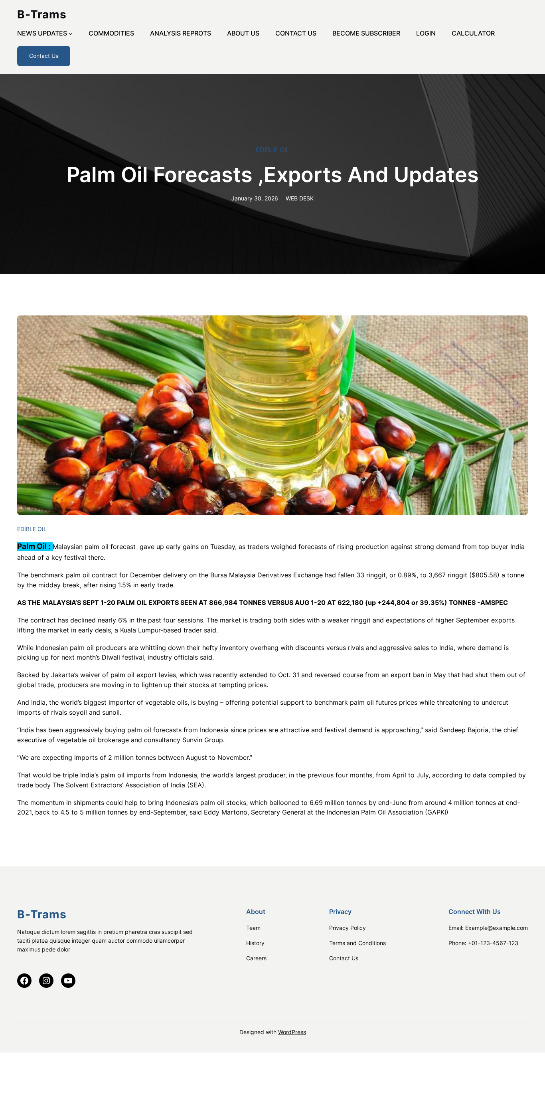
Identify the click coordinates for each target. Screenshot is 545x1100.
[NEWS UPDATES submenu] (71, 34)
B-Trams (42, 14)
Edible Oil (273, 150)
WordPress (292, 1032)
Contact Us (43, 55)
